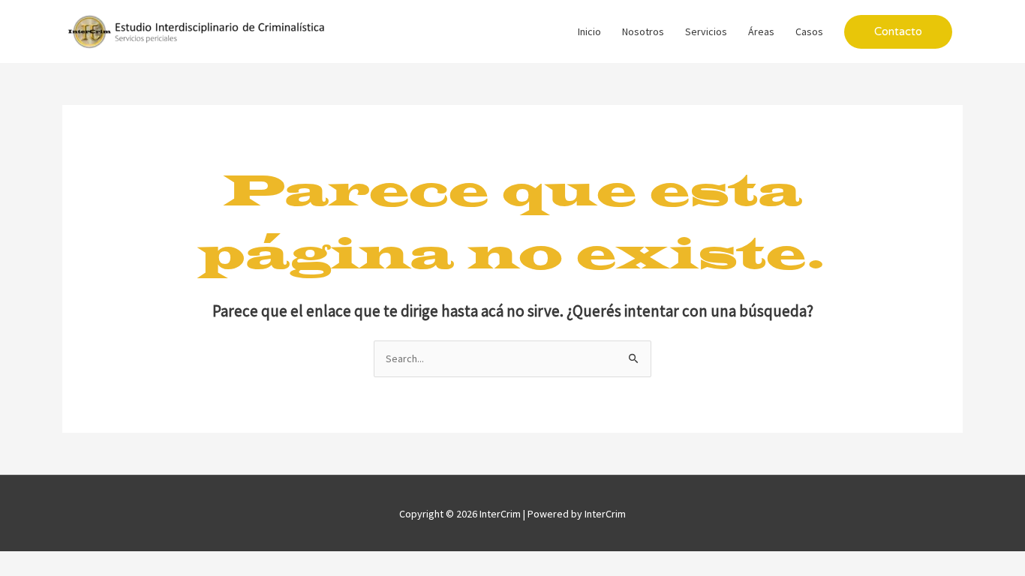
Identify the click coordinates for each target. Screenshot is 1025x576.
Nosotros (643, 31)
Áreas (761, 31)
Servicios (706, 31)
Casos (809, 31)
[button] (898, 32)
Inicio (589, 31)
